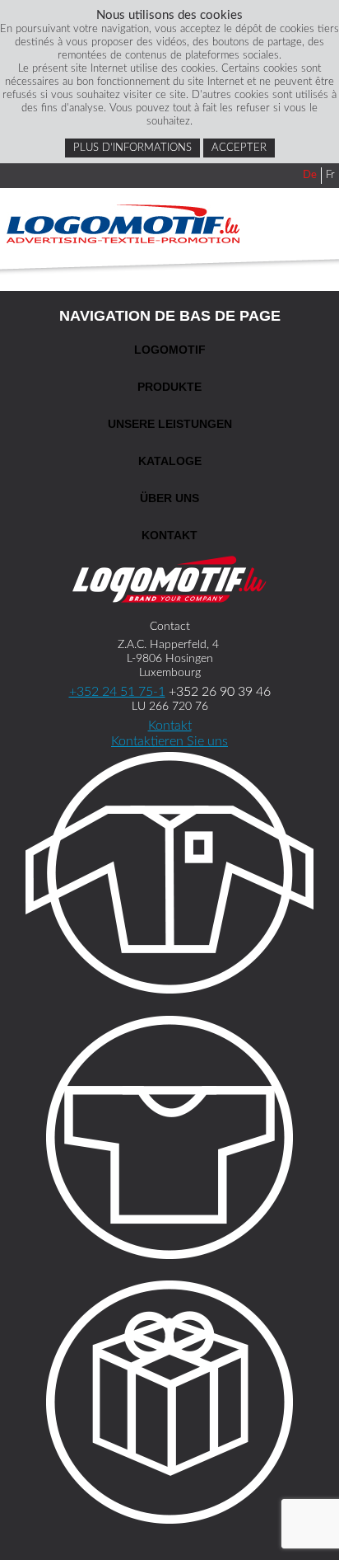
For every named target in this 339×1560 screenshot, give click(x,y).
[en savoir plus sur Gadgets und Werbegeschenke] (169, 1404)
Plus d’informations (132, 148)
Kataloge (170, 461)
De (310, 175)
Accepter (239, 148)
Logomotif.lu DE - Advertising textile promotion (123, 223)
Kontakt (169, 535)
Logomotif (170, 349)
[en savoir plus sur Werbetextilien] (169, 1140)
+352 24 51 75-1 (117, 691)
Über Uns (169, 498)
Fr (330, 175)
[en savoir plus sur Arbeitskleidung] (169, 875)
